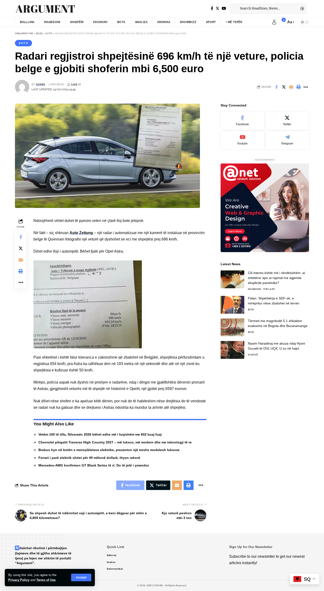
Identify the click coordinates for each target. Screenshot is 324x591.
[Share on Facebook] (276, 87)
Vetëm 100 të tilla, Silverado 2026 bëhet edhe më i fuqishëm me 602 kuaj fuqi (100, 434)
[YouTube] (224, 8)
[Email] (291, 87)
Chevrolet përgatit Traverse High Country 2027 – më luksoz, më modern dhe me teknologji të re (115, 442)
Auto (23, 43)
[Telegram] (287, 140)
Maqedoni (254, 289)
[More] (305, 87)
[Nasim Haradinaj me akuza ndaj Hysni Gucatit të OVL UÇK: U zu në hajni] (232, 350)
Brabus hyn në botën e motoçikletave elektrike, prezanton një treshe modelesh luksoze (109, 450)
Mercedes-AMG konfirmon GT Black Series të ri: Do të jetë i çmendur (93, 465)
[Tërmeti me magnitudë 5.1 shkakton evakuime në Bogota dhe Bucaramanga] (232, 327)
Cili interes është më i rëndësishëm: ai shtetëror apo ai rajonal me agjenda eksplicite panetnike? (276, 278)
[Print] (298, 87)
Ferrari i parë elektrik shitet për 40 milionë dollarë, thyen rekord (89, 458)
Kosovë (253, 354)
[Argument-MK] (45, 9)
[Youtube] (242, 140)
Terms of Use (46, 580)
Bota (251, 309)
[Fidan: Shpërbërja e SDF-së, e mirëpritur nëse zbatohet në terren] (232, 305)
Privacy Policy (18, 580)
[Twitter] (217, 8)
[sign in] (274, 22)
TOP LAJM (269, 289)
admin (40, 84)
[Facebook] (212, 8)
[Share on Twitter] (283, 87)
